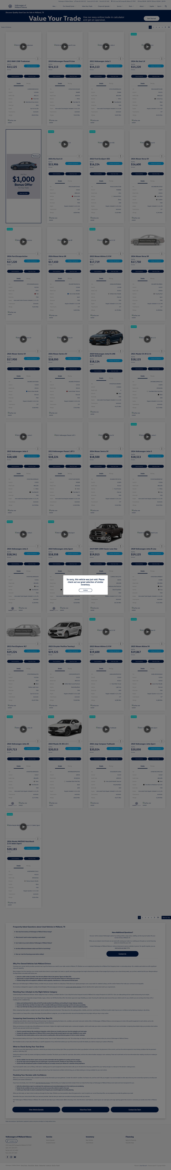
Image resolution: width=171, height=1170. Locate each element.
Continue (85, 590)
